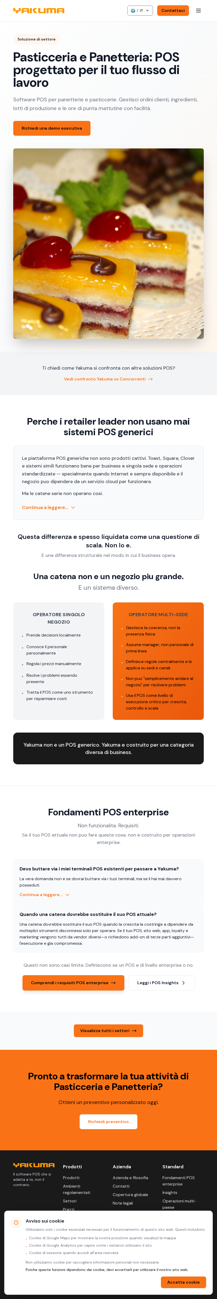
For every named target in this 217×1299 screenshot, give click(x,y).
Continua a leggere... (45, 507)
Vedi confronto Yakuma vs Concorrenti (105, 379)
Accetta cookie (183, 1282)
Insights (169, 1192)
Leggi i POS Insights (158, 982)
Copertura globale (130, 1194)
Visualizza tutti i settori (104, 1030)
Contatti (121, 1186)
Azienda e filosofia (130, 1177)
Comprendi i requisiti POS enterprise (69, 982)
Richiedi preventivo (108, 1121)
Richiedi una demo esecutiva (52, 128)
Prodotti (71, 1177)
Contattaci (173, 10)
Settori (69, 1201)
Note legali (123, 1203)
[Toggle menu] (198, 10)
